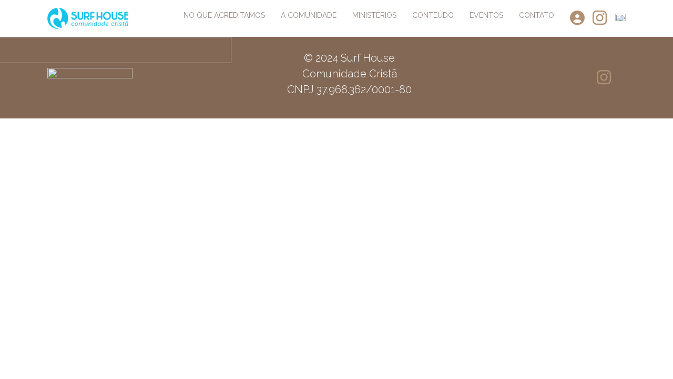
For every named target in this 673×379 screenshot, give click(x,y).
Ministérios (374, 15)
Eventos (486, 15)
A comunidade (308, 15)
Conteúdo (433, 15)
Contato (536, 15)
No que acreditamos (224, 15)
